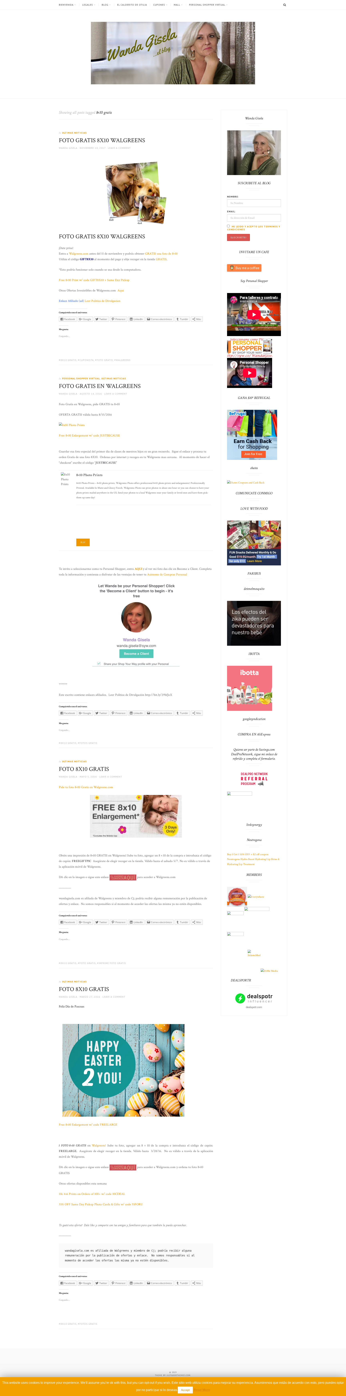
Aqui (121, 290)
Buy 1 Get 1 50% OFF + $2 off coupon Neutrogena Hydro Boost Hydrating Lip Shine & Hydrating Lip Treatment (253, 859)
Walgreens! (99, 1145)
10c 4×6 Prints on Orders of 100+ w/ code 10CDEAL (92, 1194)
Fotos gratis (88, 742)
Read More (202, 1390)
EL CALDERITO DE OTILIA (132, 5)
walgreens (123, 360)
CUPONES (159, 5)
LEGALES (87, 5)
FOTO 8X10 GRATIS (84, 769)
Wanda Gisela (68, 147)
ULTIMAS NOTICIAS (74, 132)
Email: (231, 211)
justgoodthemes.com (178, 1375)
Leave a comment (119, 147)
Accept (185, 1390)
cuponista (86, 360)
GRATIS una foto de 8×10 (161, 254)
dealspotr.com (254, 1007)
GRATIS (161, 259)
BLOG (105, 5)
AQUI (138, 569)
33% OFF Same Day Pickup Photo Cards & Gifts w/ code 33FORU (101, 1204)
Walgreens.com (79, 254)
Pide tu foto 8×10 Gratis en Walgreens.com (86, 787)
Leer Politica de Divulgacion (102, 301)
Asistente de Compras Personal (167, 574)
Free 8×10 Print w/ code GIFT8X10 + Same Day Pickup (94, 280)
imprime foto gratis (112, 963)
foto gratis (105, 360)
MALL (177, 5)
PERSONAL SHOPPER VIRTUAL (207, 5)
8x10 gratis (68, 360)
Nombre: (233, 196)
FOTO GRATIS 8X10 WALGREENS (102, 140)
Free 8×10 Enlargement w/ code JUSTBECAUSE (89, 435)
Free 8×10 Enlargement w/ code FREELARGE (88, 1125)
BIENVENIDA (66, 5)
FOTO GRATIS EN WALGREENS (100, 386)
